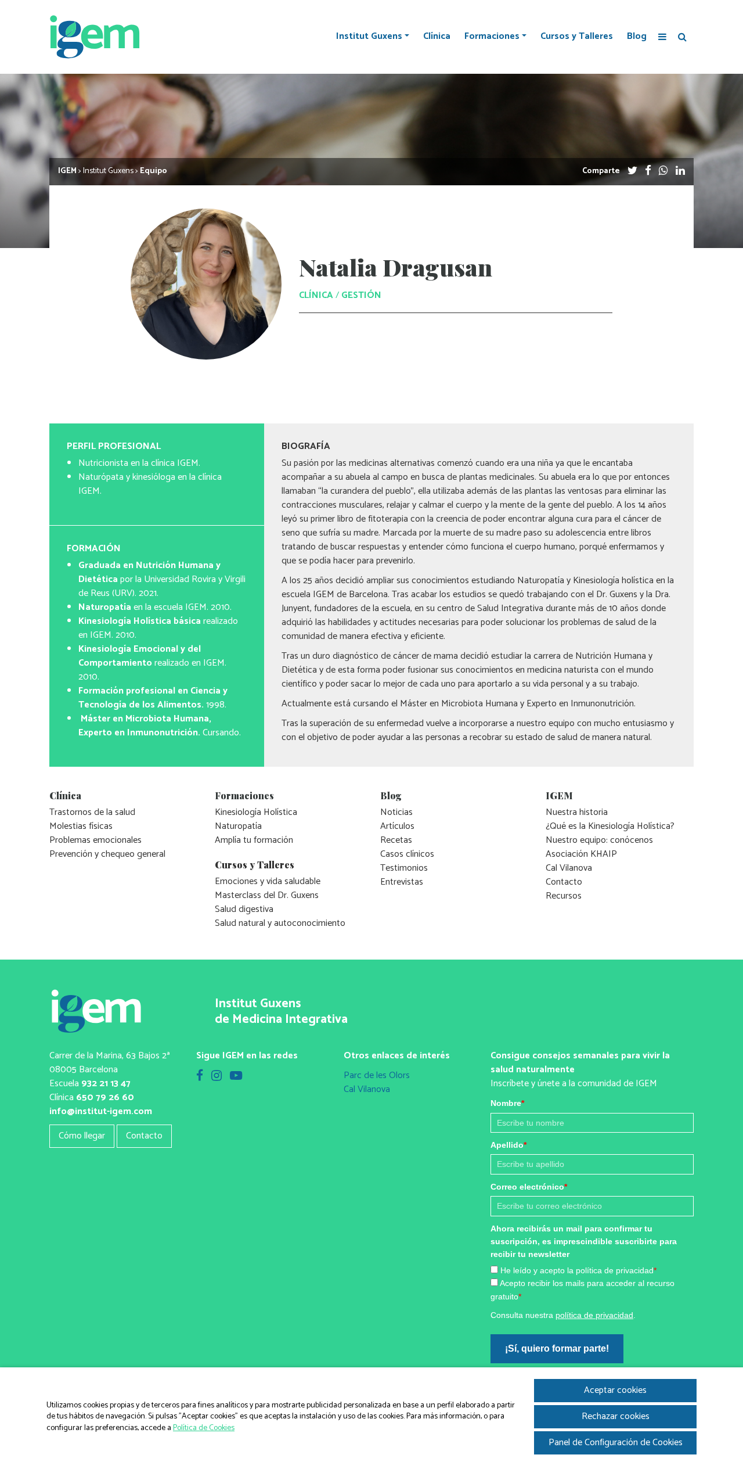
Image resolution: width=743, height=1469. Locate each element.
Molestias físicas (81, 826)
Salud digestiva (244, 909)
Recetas (396, 840)
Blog (637, 37)
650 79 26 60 (105, 1097)
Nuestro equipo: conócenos (599, 840)
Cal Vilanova (569, 868)
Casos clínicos (407, 854)
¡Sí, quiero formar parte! (557, 1348)
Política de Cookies (204, 1428)
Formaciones (492, 37)
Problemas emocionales (95, 840)
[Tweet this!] (632, 171)
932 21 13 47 (106, 1083)
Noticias (396, 812)
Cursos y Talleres (576, 37)
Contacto (564, 882)
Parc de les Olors (377, 1075)
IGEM (67, 171)
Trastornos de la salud (92, 812)
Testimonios (404, 868)
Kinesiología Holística (256, 812)
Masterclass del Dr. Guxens (267, 895)
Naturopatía (238, 826)
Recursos (564, 896)
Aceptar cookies (615, 1390)
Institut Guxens (369, 37)
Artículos (397, 826)
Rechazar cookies (616, 1416)
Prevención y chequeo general (107, 854)
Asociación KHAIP (581, 854)
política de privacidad (594, 1315)
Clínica (436, 37)
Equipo (153, 171)
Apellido (508, 1145)
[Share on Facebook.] (648, 171)
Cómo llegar (82, 1136)
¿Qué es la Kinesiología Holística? (610, 826)
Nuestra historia (577, 812)
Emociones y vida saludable (267, 881)
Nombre (507, 1103)
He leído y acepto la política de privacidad (578, 1270)
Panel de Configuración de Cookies (616, 1442)
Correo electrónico (528, 1186)
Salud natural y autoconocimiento (280, 923)
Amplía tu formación (254, 840)
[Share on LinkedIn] (680, 171)
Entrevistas (401, 882)
